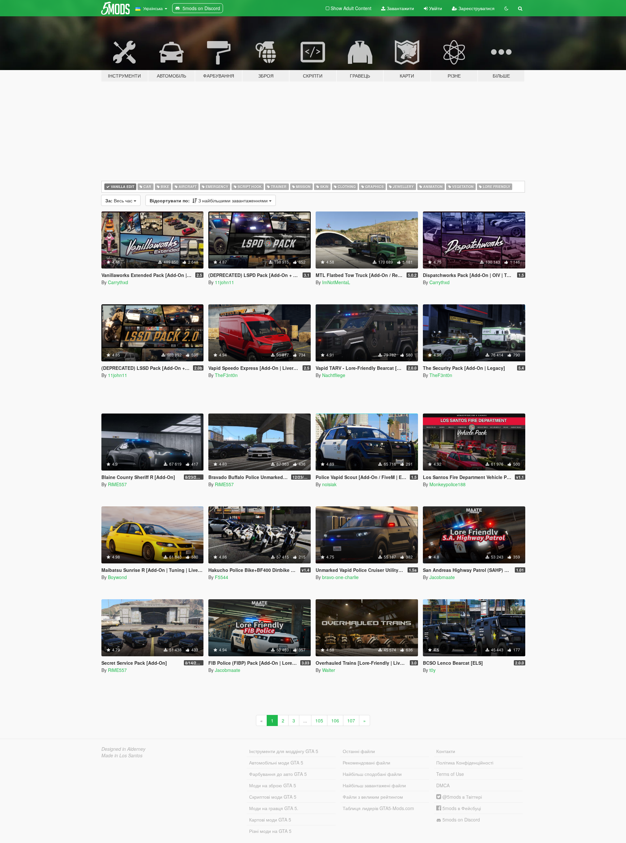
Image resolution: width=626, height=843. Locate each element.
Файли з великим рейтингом (373, 796)
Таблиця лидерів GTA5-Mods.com (378, 808)
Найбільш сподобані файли (372, 774)
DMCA (443, 785)
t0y (432, 670)
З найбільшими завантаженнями (209, 200)
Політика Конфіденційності (464, 762)
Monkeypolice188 (447, 484)
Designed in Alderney (123, 749)
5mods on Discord (460, 819)
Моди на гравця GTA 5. (273, 808)
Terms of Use (450, 774)
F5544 (221, 577)
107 (351, 720)
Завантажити (399, 8)
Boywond (117, 577)
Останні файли (359, 751)
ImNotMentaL (336, 282)
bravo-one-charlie (340, 577)
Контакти (445, 751)
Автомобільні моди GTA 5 (276, 762)
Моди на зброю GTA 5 (272, 785)
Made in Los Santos (121, 755)
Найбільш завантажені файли (374, 785)
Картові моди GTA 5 (270, 819)
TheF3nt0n (226, 375)
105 (319, 720)
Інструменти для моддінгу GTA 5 (283, 751)
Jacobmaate (442, 577)
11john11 (224, 282)
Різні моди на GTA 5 (270, 831)
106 (335, 720)
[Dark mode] (506, 8)
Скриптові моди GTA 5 (272, 796)
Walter (328, 670)
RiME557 (117, 484)
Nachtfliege (333, 375)
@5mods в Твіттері (461, 796)
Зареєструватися (476, 8)
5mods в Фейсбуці (461, 808)
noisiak (329, 484)
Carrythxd (118, 282)
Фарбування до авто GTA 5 (278, 774)
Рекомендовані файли (366, 762)
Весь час (119, 200)
